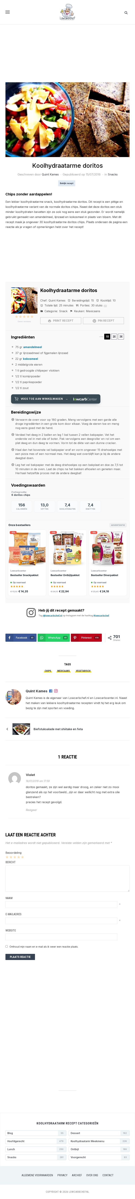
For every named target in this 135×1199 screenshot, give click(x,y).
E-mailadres (13, 914)
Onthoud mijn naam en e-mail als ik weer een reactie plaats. (43, 946)
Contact (108, 1175)
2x (114, 336)
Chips (48, 671)
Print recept (62, 320)
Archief (77, 1175)
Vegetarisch (83, 671)
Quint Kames (50, 174)
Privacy (62, 1175)
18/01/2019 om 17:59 (38, 780)
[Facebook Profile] (51, 691)
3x (121, 336)
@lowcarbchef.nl (52, 615)
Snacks (113, 174)
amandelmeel (32, 347)
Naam (8, 898)
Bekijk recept (66, 183)
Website (10, 930)
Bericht (10, 862)
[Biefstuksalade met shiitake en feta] (21, 728)
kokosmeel (30, 359)
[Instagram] (56, 691)
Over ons (92, 1175)
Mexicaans (63, 671)
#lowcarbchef (101, 615)
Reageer (31, 810)
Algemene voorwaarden (37, 1175)
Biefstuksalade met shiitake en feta (58, 729)
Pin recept (105, 320)
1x (107, 336)
